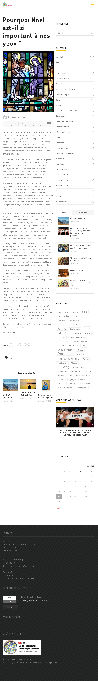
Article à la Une (61, 68)
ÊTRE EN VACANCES (7, 396)
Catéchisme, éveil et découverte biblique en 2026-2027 (80, 283)
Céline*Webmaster (18, 117)
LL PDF (61, 345)
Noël (12, 358)
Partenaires (81, 355)
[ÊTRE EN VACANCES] (10, 386)
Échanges (61, 384)
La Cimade (60, 143)
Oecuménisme (61, 169)
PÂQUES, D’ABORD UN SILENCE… (27, 393)
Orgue (80, 350)
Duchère (61, 337)
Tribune (59, 196)
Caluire (61, 320)
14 (80, 486)
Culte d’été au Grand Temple (31, 597)
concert (87, 325)
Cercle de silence (62, 78)
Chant (78, 324)
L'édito (22, 125)
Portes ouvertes (68, 358)
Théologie (60, 191)
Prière (85, 359)
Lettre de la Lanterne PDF (65, 153)
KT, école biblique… (63, 132)
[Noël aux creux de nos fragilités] (46, 386)
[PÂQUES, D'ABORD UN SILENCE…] (28, 385)
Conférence (75, 329)
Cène (87, 333)
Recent (63, 213)
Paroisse (65, 354)
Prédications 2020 (62, 180)
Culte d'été (76, 333)
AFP (57, 62)
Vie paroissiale (61, 202)
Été (91, 388)
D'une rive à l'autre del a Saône (67, 111)
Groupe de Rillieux (62, 127)
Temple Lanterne (84, 375)
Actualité (59, 57)
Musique (73, 345)
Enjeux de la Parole (77, 337)
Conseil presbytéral (63, 95)
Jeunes (61, 342)
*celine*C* (37, 663)
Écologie (73, 384)
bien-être (64, 316)
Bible (84, 312)
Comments (83, 213)
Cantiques (74, 320)
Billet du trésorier (62, 73)
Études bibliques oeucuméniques (72, 388)
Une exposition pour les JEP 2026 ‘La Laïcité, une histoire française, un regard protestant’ (80, 232)
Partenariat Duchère (63, 175)
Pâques (74, 363)
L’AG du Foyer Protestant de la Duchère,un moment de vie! (80, 247)
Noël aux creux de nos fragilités (45, 396)
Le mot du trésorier (77, 270)
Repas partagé (79, 367)
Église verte (60, 116)
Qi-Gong (63, 367)
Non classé (60, 164)
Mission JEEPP (61, 159)
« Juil (58, 508)
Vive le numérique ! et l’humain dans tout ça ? (81, 259)
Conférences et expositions (66, 89)
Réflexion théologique (81, 371)
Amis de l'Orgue (64, 312)
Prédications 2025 (62, 185)
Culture (58, 105)
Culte (58, 100)
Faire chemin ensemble (64, 121)
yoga (73, 379)
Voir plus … (10, 607)
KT (68, 342)
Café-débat (78, 316)
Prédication (62, 363)
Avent (75, 312)
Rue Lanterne (63, 371)
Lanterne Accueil (62, 148)
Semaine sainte (65, 375)
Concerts (59, 84)
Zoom (82, 380)
